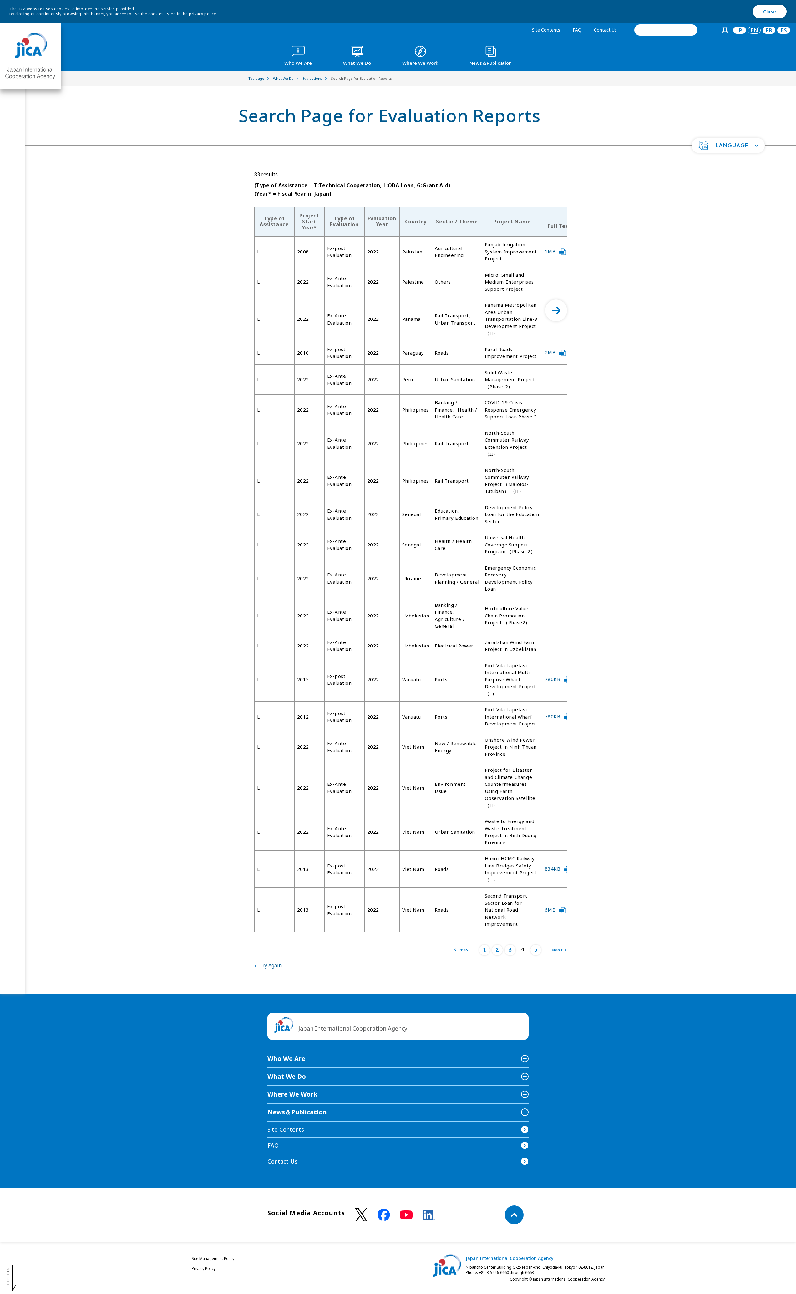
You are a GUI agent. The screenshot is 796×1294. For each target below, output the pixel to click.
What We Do (286, 1076)
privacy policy (202, 14)
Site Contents (546, 30)
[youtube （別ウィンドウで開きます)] (406, 1215)
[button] (728, 145)
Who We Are (286, 1058)
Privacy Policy (203, 1268)
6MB (550, 910)
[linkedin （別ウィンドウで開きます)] (429, 1215)
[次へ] (556, 310)
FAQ (577, 30)
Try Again (270, 965)
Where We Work (292, 1094)
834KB (552, 869)
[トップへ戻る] (514, 1214)
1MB (550, 251)
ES (784, 30)
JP (739, 30)
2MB (550, 352)
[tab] (724, 30)
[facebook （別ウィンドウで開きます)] (384, 1215)
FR (769, 30)
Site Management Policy (213, 1258)
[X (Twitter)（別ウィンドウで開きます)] (361, 1215)
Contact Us (605, 30)
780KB (552, 679)
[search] (665, 30)
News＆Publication (297, 1112)
